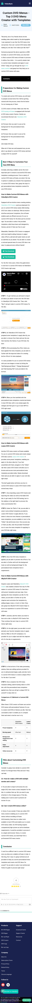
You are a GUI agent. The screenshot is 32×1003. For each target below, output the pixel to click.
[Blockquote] (14, 904)
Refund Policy (5, 967)
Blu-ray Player (5, 936)
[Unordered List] (12, 904)
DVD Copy (4, 943)
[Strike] (8, 904)
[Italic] (4, 904)
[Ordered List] (10, 904)
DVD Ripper (4, 933)
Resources (19, 936)
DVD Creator (5, 940)
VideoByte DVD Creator (8, 205)
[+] (22, 904)
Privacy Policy (5, 964)
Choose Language (6, 974)
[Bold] (2, 904)
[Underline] (6, 904)
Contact (18, 940)
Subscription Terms (7, 960)
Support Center (20, 933)
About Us (3, 957)
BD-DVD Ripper (5, 929)
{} (20, 904)
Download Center (21, 929)
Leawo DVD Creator (18, 457)
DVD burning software (8, 111)
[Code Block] (16, 904)
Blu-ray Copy (5, 947)
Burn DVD (26, 25)
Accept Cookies (26, 1000)
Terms (3, 971)
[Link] (18, 904)
